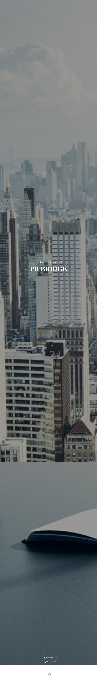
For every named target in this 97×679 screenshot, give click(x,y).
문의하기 (48, 281)
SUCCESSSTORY (49, 674)
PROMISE (22, 675)
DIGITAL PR (67, 675)
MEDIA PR (58, 675)
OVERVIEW (13, 675)
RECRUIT (40, 675)
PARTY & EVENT (85, 675)
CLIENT (31, 675)
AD (76, 675)
